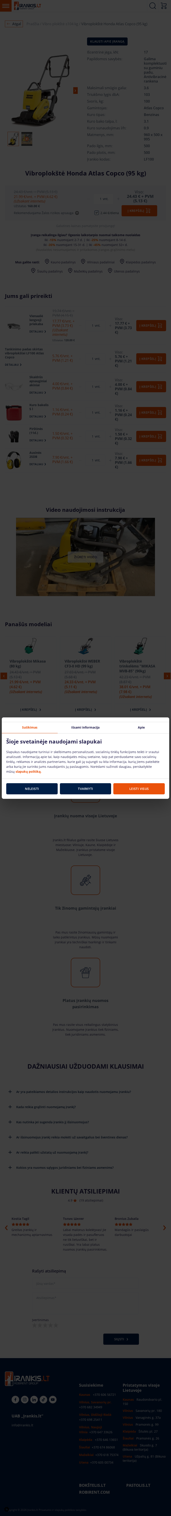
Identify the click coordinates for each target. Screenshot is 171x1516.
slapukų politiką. (28, 771)
